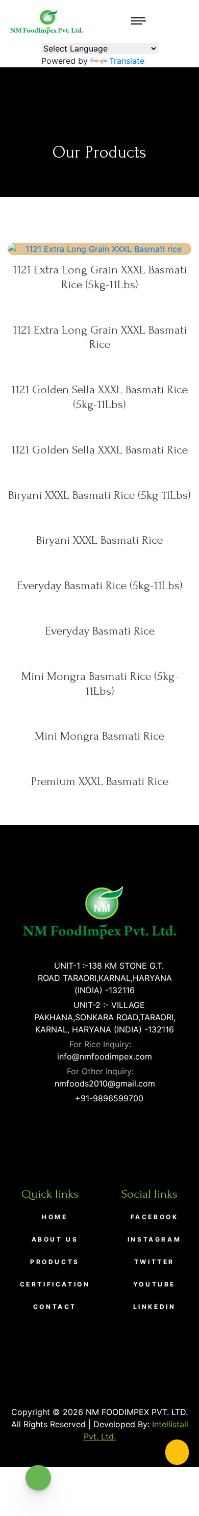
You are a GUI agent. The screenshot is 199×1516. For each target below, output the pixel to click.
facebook (155, 1217)
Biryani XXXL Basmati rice (99, 540)
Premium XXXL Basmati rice (99, 781)
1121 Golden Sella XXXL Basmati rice (99, 450)
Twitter (154, 1262)
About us (55, 1239)
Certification (55, 1284)
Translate (126, 61)
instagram (154, 1239)
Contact (55, 1306)
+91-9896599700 (107, 1098)
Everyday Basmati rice (100, 631)
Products (55, 1262)
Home (54, 1217)
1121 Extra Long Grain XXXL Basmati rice (100, 337)
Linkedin (154, 1306)
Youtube (154, 1284)
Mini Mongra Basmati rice (99, 736)
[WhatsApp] (38, 1477)
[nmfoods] (46, 21)
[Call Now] (177, 1452)
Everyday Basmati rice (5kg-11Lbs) (100, 585)
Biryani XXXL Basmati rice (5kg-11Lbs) (99, 495)
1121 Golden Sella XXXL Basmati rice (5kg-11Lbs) (99, 397)
